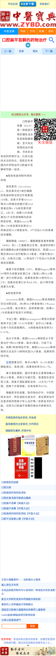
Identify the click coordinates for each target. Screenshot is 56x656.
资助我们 (44, 4)
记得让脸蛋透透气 (11, 620)
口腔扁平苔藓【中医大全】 (16, 508)
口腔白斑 (6, 487)
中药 (23, 31)
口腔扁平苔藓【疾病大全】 (16, 503)
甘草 (9, 362)
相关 (35, 51)
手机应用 (13, 4)
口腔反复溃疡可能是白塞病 (16, 498)
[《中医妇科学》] (28, 455)
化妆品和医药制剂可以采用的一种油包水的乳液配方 (28, 592)
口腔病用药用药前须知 (13, 492)
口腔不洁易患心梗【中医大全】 (18, 519)
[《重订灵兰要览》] (14, 455)
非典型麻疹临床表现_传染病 (21, 417)
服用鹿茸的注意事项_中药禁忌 (22, 424)
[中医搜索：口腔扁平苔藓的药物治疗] (50, 40)
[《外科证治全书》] (35, 477)
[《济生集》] (42, 455)
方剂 (32, 31)
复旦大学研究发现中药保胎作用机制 (21, 599)
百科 (51, 31)
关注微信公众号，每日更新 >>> (28, 114)
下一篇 (49, 51)
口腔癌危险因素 (9, 482)
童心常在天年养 (9, 585)
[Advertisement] (28, 83)
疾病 (41, 31)
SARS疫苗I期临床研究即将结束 (18, 615)
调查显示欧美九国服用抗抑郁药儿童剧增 (23, 609)
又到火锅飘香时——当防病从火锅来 (21, 579)
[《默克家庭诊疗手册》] (21, 477)
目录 (21, 51)
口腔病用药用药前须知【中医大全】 (21, 513)
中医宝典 (9, 31)
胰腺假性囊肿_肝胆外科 (18, 430)
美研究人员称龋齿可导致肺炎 (17, 604)
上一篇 (7, 51)
